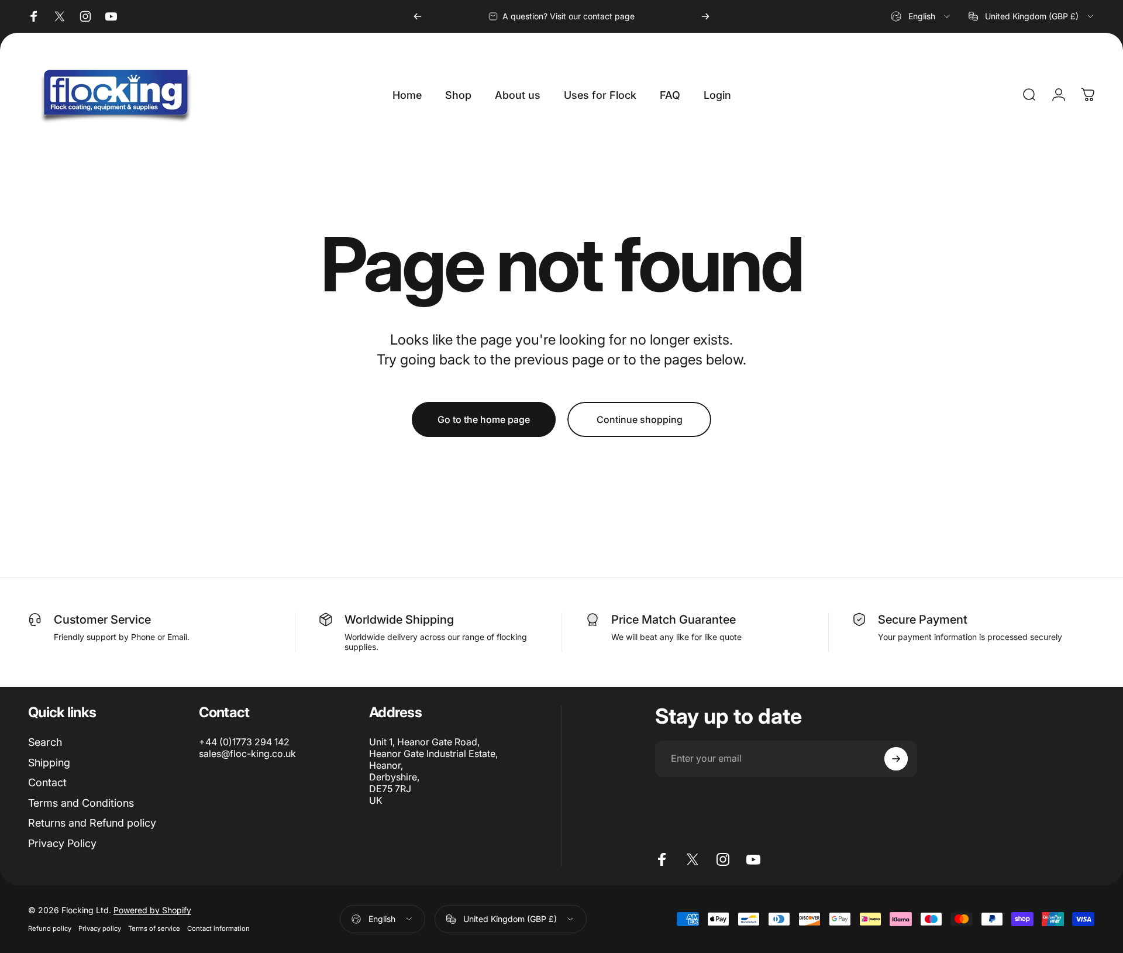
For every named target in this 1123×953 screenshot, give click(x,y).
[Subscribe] (896, 758)
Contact (47, 782)
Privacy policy (99, 928)
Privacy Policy (62, 843)
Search (45, 742)
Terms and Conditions (81, 803)
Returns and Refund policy (92, 823)
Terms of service (154, 928)
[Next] (705, 16)
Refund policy (49, 928)
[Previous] (417, 16)
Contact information (218, 928)
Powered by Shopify (152, 910)
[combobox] (921, 16)
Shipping (49, 762)
